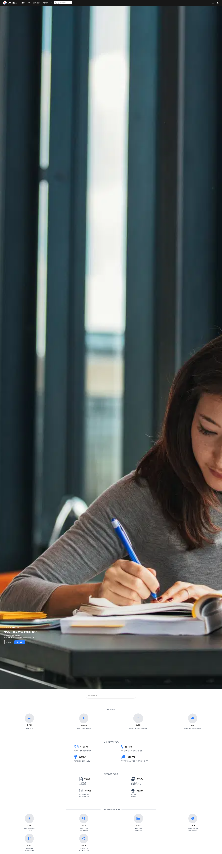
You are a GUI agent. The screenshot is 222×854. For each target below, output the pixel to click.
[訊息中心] (217, 3)
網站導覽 (8, 642)
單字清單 (45, 3)
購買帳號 (19, 642)
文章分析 (36, 3)
